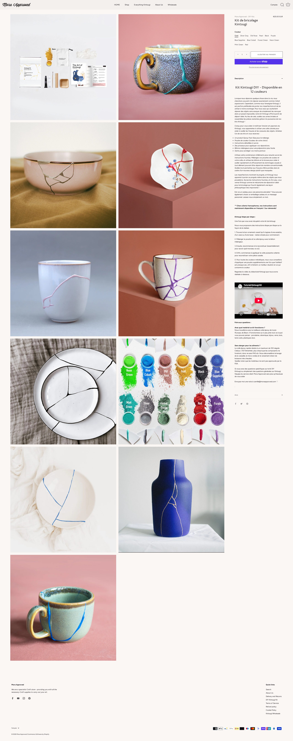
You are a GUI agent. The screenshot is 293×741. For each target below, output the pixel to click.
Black (267, 36)
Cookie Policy (271, 710)
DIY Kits (251, 17)
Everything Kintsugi (142, 5)
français (14, 728)
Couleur (238, 32)
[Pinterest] (29, 698)
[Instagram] (24, 698)
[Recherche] (282, 4)
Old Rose (253, 36)
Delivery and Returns (274, 696)
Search (268, 689)
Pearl (261, 36)
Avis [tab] (236, 395)
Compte (274, 5)
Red (246, 45)
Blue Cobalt (251, 40)
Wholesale (172, 5)
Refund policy (271, 707)
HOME (117, 5)
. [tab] (259, 236)
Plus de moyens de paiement (258, 67)
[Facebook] (12, 698)
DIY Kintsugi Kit (272, 700)
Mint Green (239, 45)
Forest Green (263, 40)
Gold (236, 36)
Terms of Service (272, 703)
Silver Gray (244, 36)
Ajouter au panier (267, 54)
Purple (273, 36)
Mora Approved (241, 17)
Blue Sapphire (240, 40)
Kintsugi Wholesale (273, 714)
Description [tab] (239, 78)
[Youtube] (18, 698)
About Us (159, 5)
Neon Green (274, 40)
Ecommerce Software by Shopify (38, 734)
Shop (127, 5)
